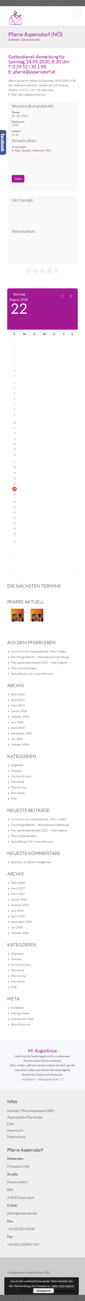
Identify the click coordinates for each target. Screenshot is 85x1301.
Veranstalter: (24, 141)
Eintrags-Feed (20, 1013)
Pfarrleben (18, 793)
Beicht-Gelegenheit (39, 862)
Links (11, 1124)
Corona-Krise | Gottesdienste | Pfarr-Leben (38, 651)
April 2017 (18, 700)
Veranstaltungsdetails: (33, 106)
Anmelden (17, 1007)
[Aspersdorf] (15, 17)
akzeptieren (44, 1291)
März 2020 (18, 694)
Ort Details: (23, 200)
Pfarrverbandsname (23, 668)
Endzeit (16, 131)
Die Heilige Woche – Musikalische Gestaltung (40, 657)
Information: (23, 231)
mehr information (62, 1286)
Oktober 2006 (20, 744)
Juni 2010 (17, 722)
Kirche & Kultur (21, 776)
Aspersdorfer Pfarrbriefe (24, 1117)
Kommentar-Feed (22, 1018)
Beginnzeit (18, 121)
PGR (14, 798)
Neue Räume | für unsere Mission (32, 673)
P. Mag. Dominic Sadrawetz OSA (31, 150)
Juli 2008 (17, 739)
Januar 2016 (19, 711)
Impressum (15, 1130)
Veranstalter (19, 147)
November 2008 (21, 733)
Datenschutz (16, 1137)
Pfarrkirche (18, 787)
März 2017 (18, 705)
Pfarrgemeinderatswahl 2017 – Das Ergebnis (39, 662)
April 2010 (18, 727)
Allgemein (17, 765)
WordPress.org (20, 1024)
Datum (16, 112)
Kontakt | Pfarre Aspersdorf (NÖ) (30, 1111)
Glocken (16, 770)
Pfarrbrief (17, 782)
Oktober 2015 (20, 716)
